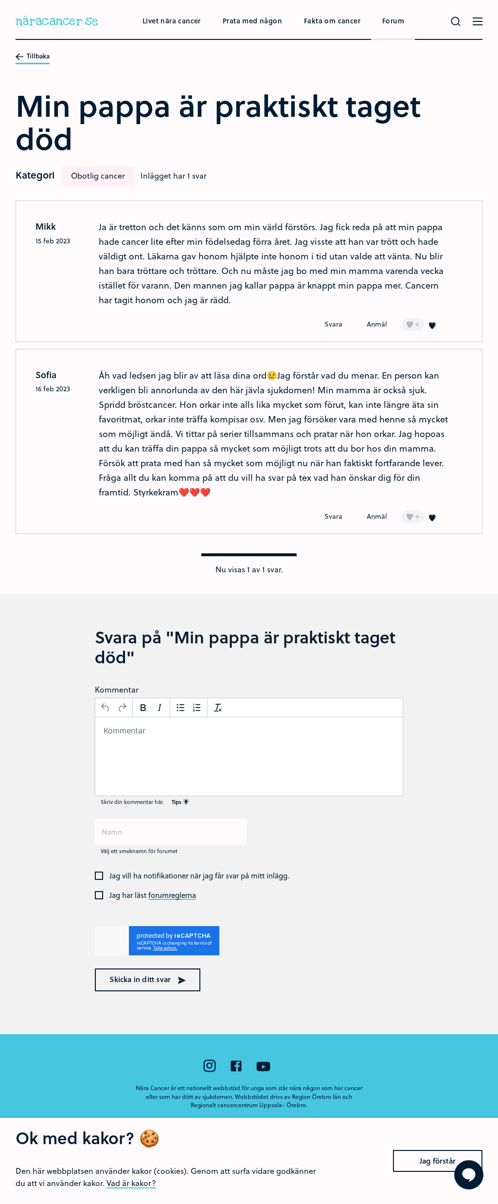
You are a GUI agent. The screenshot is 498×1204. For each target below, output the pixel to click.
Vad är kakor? (131, 1182)
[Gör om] (122, 707)
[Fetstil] (143, 707)
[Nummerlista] (197, 707)
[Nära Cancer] (57, 22)
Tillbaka (37, 56)
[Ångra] (105, 707)
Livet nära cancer (171, 21)
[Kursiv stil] (159, 707)
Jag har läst (152, 895)
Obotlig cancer (98, 175)
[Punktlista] (180, 707)
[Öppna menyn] (477, 21)
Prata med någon (252, 21)
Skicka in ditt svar (141, 979)
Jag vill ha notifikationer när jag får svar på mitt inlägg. (199, 876)
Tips (177, 802)
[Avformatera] (218, 707)
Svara (333, 324)
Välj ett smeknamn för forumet (139, 851)
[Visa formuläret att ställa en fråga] (468, 1174)
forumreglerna (172, 895)
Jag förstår (438, 1160)
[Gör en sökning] (455, 21)
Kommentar (117, 689)
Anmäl (377, 324)
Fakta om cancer (332, 21)
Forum (393, 21)
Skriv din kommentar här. (142, 802)
